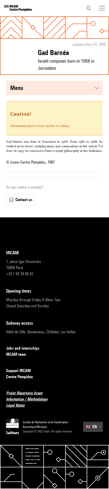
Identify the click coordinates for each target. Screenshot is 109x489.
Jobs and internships (23, 348)
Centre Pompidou (19, 376)
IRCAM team (16, 354)
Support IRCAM (18, 370)
